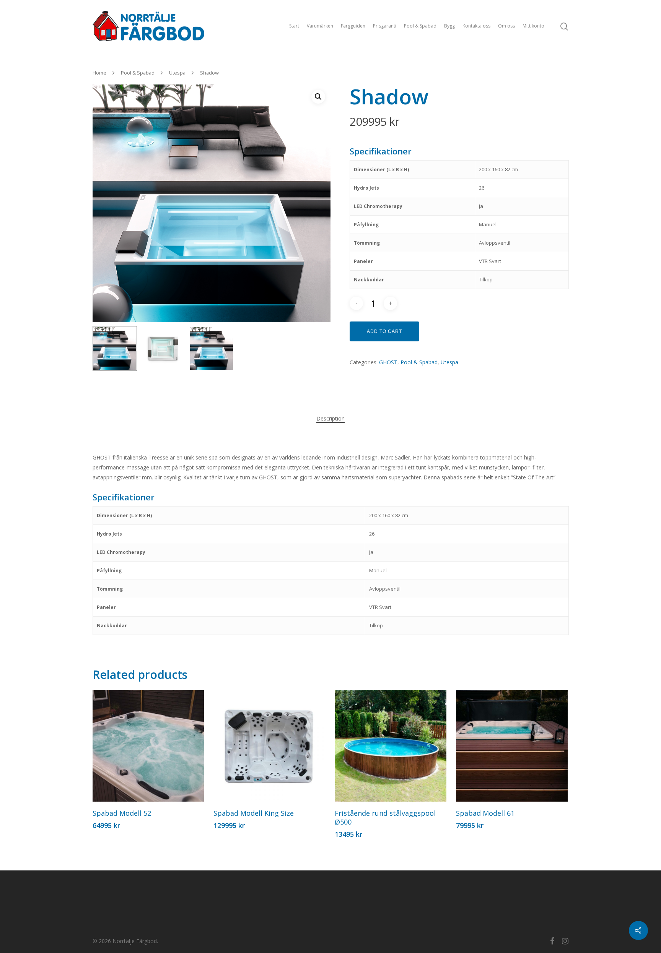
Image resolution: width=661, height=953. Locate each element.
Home (99, 72)
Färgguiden (353, 26)
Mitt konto (533, 26)
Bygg (449, 26)
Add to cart (384, 331)
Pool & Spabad (420, 26)
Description (330, 418)
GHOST (388, 362)
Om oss (506, 26)
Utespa (177, 72)
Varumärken (320, 26)
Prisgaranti (384, 26)
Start (294, 26)
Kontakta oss (476, 26)
